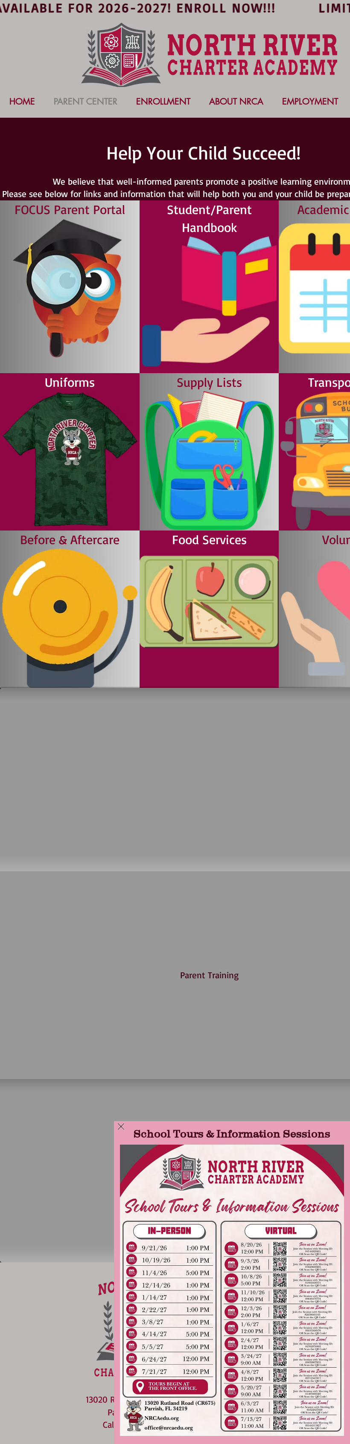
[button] (121, 1126)
